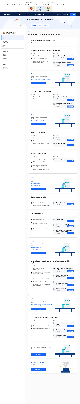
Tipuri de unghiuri (37, 214)
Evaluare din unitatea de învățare (37, 362)
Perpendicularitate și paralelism (41, 91)
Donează (58, 14)
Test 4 (32, 241)
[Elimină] (78, 1)
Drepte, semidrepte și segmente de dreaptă (45, 50)
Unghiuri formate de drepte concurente (44, 317)
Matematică (33, 31)
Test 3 (32, 177)
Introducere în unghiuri (38, 132)
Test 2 (32, 114)
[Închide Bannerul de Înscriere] (77, 18)
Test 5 (32, 298)
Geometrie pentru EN (41, 31)
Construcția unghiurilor (39, 197)
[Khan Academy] (40, 14)
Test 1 (32, 73)
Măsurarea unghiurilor (38, 153)
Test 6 (32, 345)
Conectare (65, 14)
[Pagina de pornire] (28, 31)
